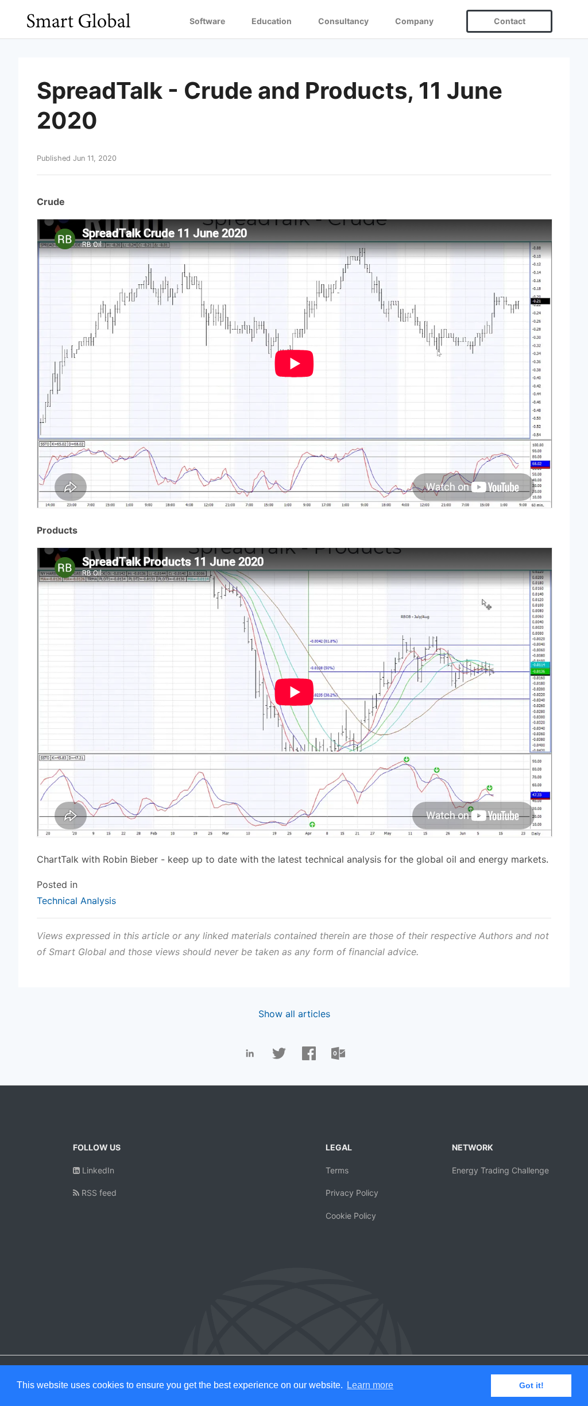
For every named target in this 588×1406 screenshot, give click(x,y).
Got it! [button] (531, 1385)
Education (272, 21)
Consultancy (343, 21)
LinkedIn (97, 1170)
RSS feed (98, 1193)
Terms (337, 1170)
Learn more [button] (370, 1385)
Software (207, 21)
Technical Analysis (76, 900)
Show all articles (294, 1013)
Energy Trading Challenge (500, 1170)
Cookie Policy (351, 1215)
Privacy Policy (352, 1193)
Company (414, 21)
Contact (509, 21)
